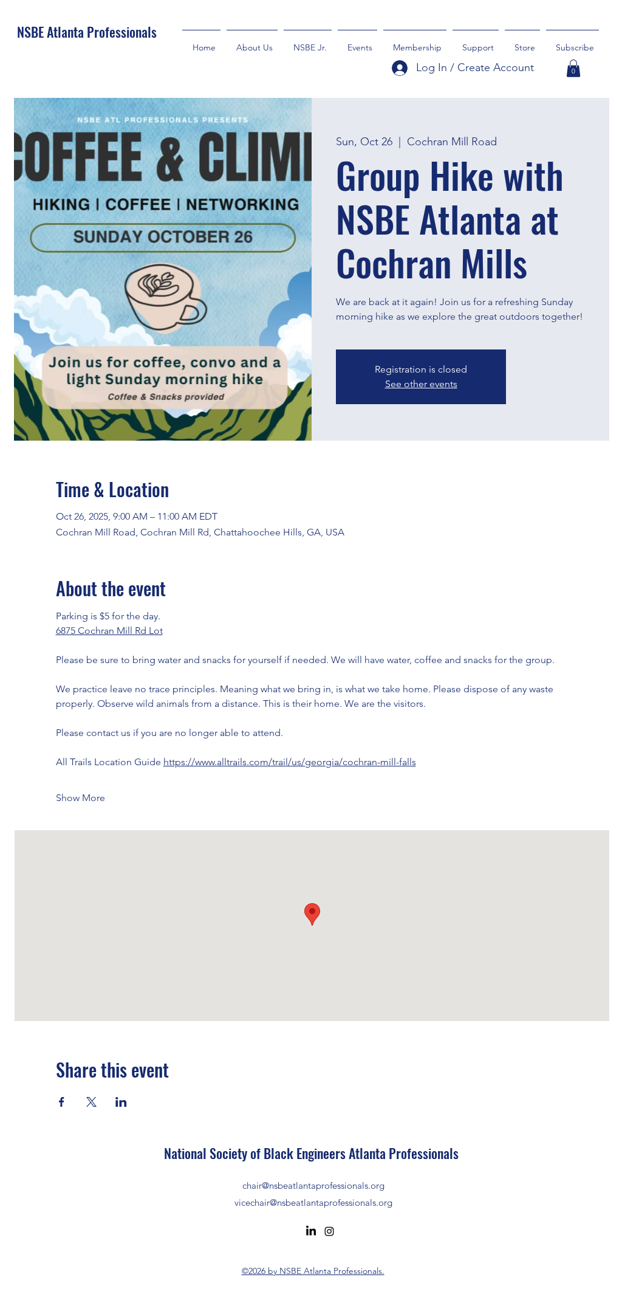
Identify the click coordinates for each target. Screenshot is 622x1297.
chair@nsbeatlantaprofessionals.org (313, 1185)
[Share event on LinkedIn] (121, 1102)
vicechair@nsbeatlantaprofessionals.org (313, 1202)
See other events (421, 384)
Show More (80, 797)
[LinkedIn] (311, 1231)
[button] (475, 42)
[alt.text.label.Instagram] (329, 1231)
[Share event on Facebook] (61, 1102)
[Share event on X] (91, 1102)
